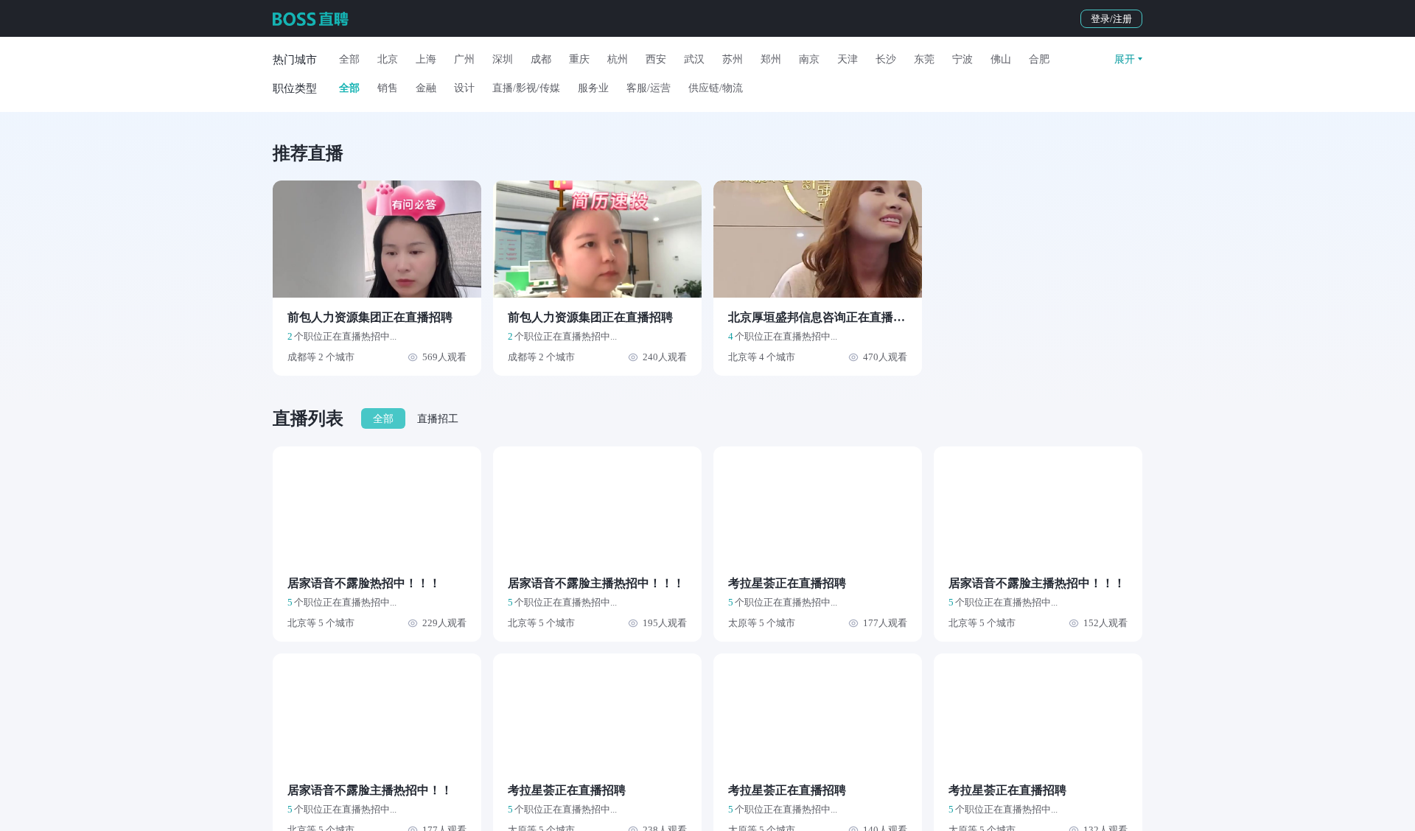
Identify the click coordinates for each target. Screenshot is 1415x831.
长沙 (886, 59)
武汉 (694, 59)
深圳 (502, 59)
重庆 (579, 59)
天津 (847, 59)
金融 (426, 88)
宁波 (962, 59)
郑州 (771, 59)
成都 (541, 59)
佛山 (1000, 59)
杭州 (617, 59)
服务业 (593, 88)
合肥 (1039, 59)
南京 (809, 59)
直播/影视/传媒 (526, 88)
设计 (464, 88)
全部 (349, 59)
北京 (387, 59)
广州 (464, 59)
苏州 (732, 59)
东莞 (924, 59)
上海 (426, 59)
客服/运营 (648, 88)
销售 (387, 88)
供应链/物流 (715, 88)
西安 (656, 59)
